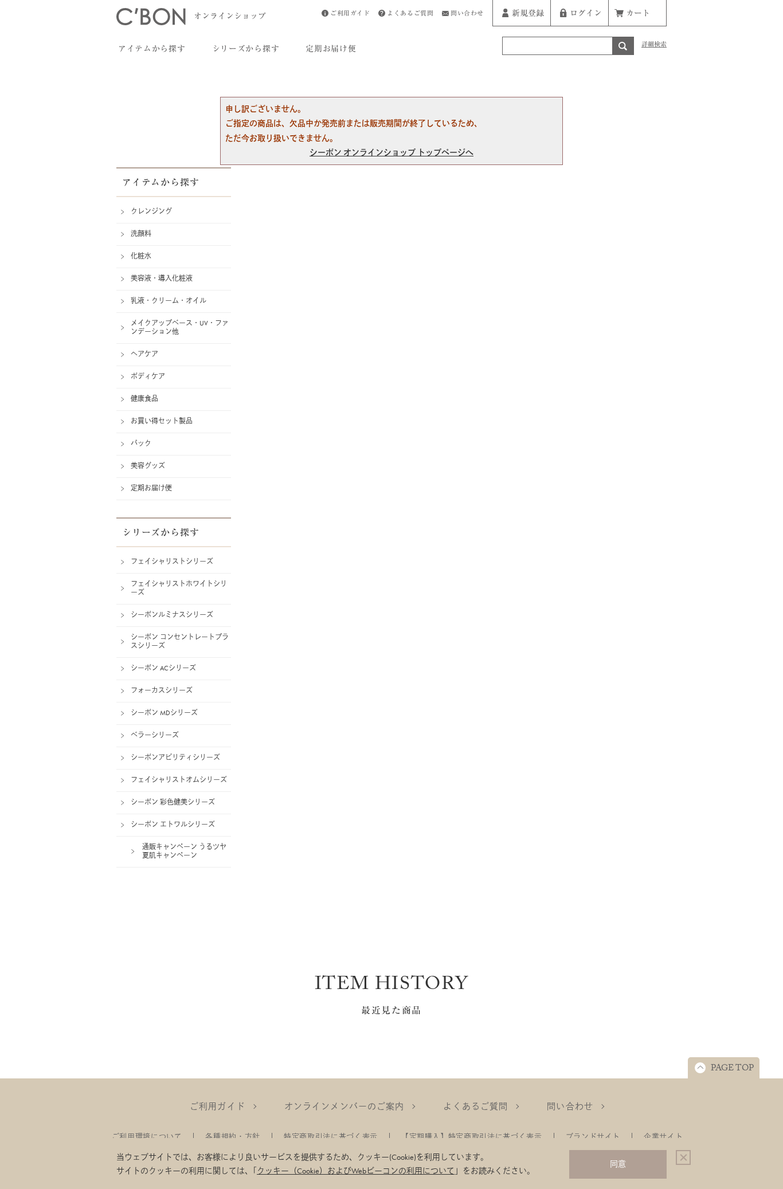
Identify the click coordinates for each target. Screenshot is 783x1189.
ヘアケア (144, 354)
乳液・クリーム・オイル (168, 300)
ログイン (586, 15)
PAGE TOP (732, 1069)
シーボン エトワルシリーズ (173, 824)
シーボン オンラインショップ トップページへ (391, 152)
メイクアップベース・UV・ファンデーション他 (180, 327)
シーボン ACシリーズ (163, 668)
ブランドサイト (593, 1136)
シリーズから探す (246, 50)
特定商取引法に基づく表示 (331, 1136)
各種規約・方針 (232, 1136)
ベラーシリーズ (155, 735)
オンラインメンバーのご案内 (344, 1106)
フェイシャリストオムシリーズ (179, 779)
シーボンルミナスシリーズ (172, 614)
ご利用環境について (147, 1136)
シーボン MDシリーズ (164, 712)
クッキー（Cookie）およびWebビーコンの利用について (356, 1171)
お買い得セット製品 (162, 421)
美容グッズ (148, 465)
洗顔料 (141, 233)
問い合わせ (467, 14)
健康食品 (144, 398)
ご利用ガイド (350, 14)
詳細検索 (654, 45)
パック (141, 443)
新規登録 (528, 15)
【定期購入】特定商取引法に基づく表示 (471, 1136)
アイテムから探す (152, 50)
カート (638, 15)
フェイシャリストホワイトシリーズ (179, 588)
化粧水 (141, 256)
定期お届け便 (331, 50)
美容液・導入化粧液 (162, 278)
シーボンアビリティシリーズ (175, 757)
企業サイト (663, 1136)
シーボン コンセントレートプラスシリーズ (180, 641)
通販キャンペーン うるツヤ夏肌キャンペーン (184, 851)
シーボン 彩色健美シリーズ (173, 802)
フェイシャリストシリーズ (172, 561)
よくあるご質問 (410, 14)
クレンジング (151, 211)
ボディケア (148, 376)
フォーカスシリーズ (162, 690)
